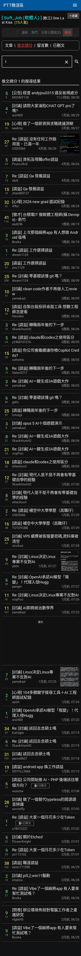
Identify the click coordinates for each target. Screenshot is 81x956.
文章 (9, 45)
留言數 (43, 45)
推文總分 (25, 45)
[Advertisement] (40, 643)
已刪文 (59, 45)
